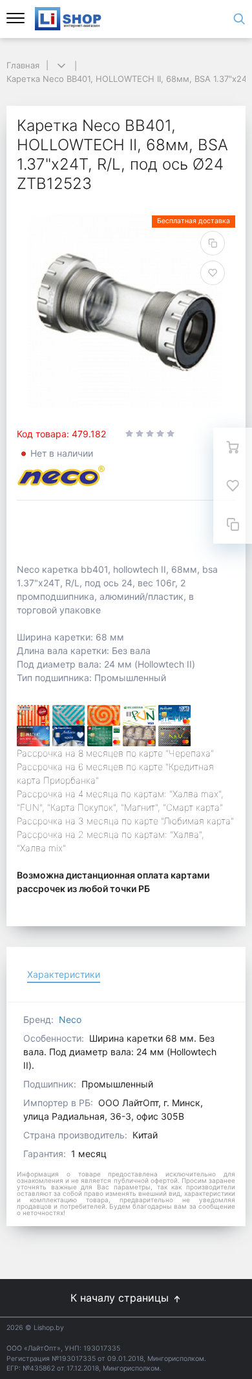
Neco (70, 1019)
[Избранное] (232, 485)
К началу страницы (121, 1297)
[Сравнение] (232, 524)
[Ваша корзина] (232, 447)
